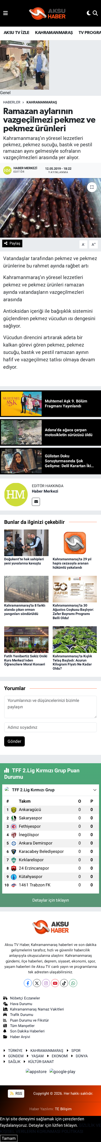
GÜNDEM (16, 1056)
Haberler (11, 102)
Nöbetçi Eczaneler (25, 998)
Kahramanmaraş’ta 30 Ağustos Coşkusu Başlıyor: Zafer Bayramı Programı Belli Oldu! (73, 611)
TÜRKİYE (15, 1050)
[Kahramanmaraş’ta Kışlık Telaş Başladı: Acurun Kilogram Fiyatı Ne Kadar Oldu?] (75, 639)
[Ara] (95, 13)
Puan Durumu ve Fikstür (29, 1020)
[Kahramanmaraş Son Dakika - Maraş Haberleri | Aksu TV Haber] (47, 13)
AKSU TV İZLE (16, 33)
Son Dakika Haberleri (27, 1031)
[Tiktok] (64, 983)
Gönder (14, 741)
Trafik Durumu (21, 1014)
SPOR (75, 1050)
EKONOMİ (60, 1056)
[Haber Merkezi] (16, 494)
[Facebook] (28, 983)
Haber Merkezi (45, 491)
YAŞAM (37, 1056)
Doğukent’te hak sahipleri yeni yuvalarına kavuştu (24, 561)
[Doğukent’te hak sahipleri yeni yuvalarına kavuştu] (26, 542)
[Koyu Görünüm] (89, 13)
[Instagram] (46, 983)
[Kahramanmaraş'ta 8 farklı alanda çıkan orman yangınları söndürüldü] (26, 588)
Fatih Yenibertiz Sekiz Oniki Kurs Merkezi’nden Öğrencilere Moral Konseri (25, 660)
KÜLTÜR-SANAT (41, 1061)
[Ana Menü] (5, 13)
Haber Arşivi (20, 1037)
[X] (37, 983)
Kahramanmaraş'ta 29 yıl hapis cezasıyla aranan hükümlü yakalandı (72, 563)
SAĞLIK (14, 1061)
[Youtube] (55, 983)
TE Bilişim (63, 1109)
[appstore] (37, 1072)
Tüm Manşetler (22, 1026)
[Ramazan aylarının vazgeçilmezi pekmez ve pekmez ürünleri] (50, 207)
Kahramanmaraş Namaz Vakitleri (37, 1009)
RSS (18, 1093)
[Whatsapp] (73, 983)
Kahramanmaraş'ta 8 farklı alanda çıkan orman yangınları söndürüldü (24, 609)
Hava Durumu (21, 1004)
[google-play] (62, 1072)
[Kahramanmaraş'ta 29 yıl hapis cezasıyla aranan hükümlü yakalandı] (75, 542)
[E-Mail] (36, 502)
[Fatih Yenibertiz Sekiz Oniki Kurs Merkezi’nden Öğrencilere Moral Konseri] (26, 639)
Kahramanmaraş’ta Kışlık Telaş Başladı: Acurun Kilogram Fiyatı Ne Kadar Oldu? (72, 662)
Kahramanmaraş (41, 102)
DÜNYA (82, 1056)
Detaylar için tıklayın (50, 900)
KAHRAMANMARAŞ (54, 33)
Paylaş (15, 243)
